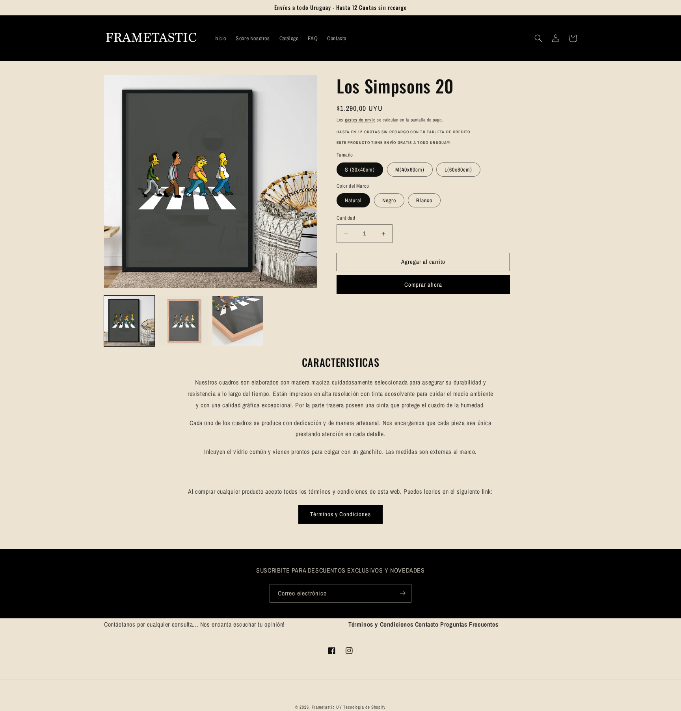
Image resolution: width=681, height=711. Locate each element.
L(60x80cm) (458, 169)
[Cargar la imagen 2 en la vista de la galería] (183, 321)
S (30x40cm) (360, 169)
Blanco (424, 200)
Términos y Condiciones (340, 514)
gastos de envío (360, 120)
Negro (389, 200)
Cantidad (346, 218)
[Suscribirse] (402, 593)
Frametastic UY (327, 707)
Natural (353, 200)
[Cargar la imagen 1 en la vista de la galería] (129, 321)
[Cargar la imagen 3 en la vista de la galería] (237, 321)
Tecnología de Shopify (364, 707)
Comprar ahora (423, 284)
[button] (538, 38)
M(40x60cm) (409, 169)
